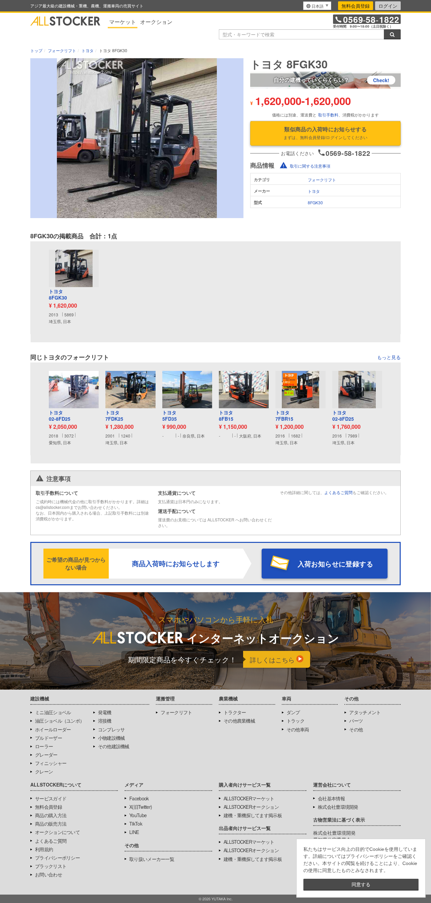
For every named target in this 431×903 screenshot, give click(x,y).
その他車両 (298, 729)
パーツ (356, 720)
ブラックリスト (50, 866)
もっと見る (389, 357)
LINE (134, 832)
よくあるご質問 (338, 492)
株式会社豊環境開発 (338, 806)
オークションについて (57, 832)
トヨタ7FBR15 (284, 415)
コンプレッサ (111, 729)
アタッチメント (364, 712)
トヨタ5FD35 (169, 415)
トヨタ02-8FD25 (59, 415)
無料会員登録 (355, 5)
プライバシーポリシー (57, 857)
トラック (295, 720)
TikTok (135, 823)
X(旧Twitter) (140, 806)
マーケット (122, 22)
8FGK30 (315, 202)
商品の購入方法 (50, 815)
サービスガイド (50, 798)
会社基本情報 (331, 798)
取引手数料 (328, 114)
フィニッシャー (50, 763)
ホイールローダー (53, 729)
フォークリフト (322, 179)
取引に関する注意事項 (310, 166)
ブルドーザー (48, 737)
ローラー (44, 746)
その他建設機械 (113, 746)
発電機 (104, 712)
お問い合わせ (48, 874)
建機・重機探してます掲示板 (253, 815)
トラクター (235, 712)
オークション (156, 22)
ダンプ (293, 712)
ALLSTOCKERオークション (251, 806)
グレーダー (46, 754)
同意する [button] (361, 884)
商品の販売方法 (50, 823)
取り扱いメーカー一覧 (151, 859)
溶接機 (104, 720)
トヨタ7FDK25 (114, 415)
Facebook (138, 798)
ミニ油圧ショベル (53, 712)
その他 (356, 729)
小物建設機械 (111, 737)
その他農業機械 (239, 720)
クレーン (44, 771)
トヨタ (314, 191)
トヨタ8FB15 (226, 415)
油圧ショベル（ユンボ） (59, 720)
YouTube (137, 815)
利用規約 (44, 849)
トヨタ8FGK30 (58, 294)
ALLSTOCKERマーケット (249, 798)
